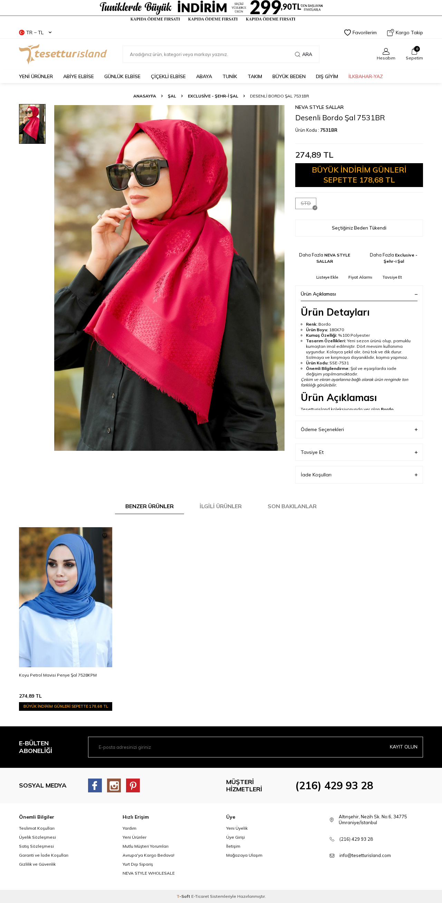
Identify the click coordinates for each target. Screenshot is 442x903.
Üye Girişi (235, 837)
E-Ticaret (200, 896)
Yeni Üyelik (237, 828)
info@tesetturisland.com (365, 855)
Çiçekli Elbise (168, 76)
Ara (307, 54)
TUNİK (229, 76)
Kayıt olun (403, 747)
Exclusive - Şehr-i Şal (213, 96)
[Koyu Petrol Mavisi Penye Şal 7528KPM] (65, 597)
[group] (169, 278)
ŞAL (172, 96)
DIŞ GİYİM (327, 76)
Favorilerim (365, 32)
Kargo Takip (409, 32)
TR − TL (35, 32)
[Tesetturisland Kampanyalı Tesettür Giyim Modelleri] (221, 10)
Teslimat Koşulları (37, 828)
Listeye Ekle (327, 277)
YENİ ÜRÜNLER (36, 76)
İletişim (233, 846)
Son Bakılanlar (292, 506)
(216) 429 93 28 (334, 785)
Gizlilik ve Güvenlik (37, 864)
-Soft (183, 896)
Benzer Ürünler (149, 506)
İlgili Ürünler (221, 506)
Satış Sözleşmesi (36, 846)
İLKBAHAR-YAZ (365, 76)
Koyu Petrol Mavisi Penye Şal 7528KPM (58, 675)
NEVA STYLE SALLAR (319, 107)
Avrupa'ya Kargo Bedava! (148, 855)
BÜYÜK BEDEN (289, 76)
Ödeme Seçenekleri (322, 429)
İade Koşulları (316, 475)
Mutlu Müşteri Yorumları (146, 846)
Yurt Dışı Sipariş (138, 864)
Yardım (129, 828)
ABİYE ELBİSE (78, 76)
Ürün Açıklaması (318, 294)
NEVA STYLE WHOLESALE (149, 873)
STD (306, 203)
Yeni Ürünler (134, 837)
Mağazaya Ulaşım (244, 855)
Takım (255, 76)
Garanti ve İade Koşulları (43, 855)
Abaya (204, 76)
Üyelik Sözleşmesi (37, 837)
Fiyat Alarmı (360, 277)
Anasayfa (144, 96)
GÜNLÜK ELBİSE (122, 76)
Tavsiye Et (392, 277)
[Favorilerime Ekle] (104, 535)
